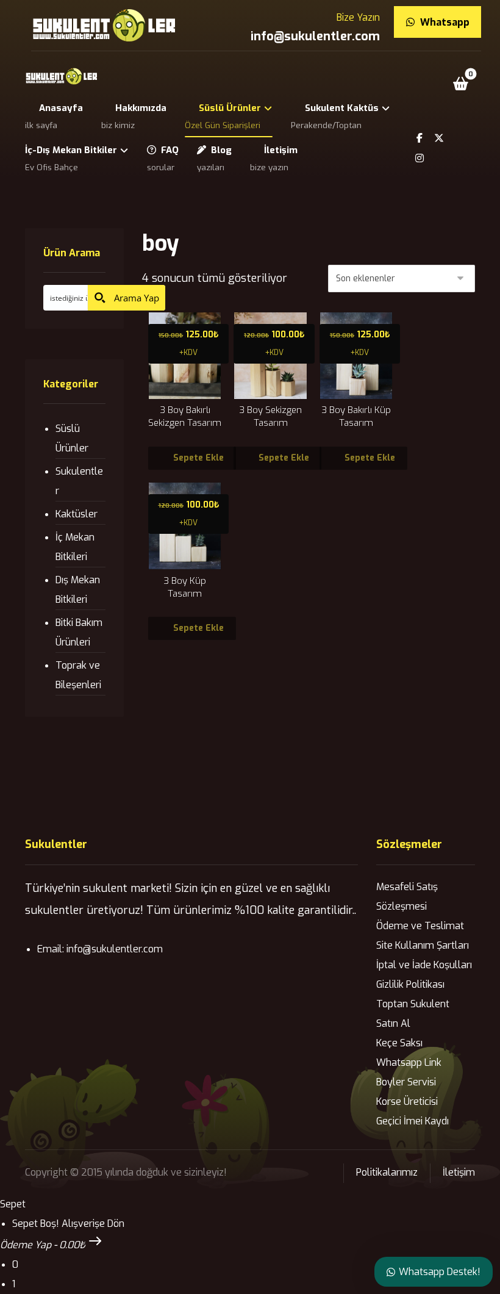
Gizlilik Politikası (410, 984)
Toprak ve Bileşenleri (78, 675)
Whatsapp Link (408, 1062)
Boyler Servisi (406, 1082)
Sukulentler (79, 481)
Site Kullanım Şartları (422, 945)
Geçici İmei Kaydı (412, 1121)
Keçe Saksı (399, 1043)
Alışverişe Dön (93, 1223)
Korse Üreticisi (407, 1101)
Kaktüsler (76, 514)
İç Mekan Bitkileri (75, 547)
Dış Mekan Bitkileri (77, 589)
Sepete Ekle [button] (198, 458)
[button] (461, 84)
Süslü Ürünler (71, 438)
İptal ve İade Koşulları (424, 964)
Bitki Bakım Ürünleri (78, 632)
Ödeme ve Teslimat (420, 925)
